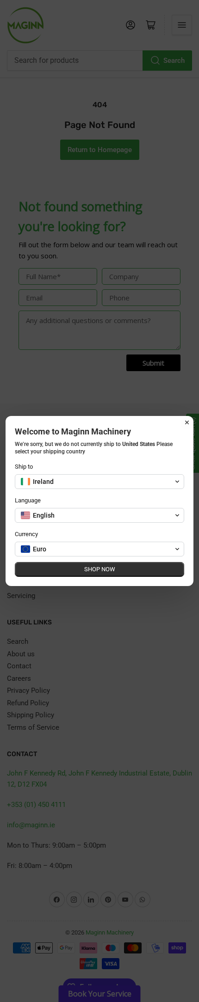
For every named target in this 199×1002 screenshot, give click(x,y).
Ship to (24, 466)
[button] (99, 481)
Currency (26, 534)
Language (28, 500)
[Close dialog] (187, 422)
